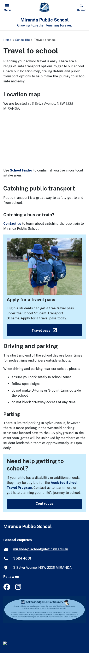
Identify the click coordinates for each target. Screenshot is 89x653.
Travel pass (56, 330)
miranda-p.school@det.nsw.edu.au (40, 549)
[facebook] (6, 589)
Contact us (12, 224)
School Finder (21, 170)
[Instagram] (18, 589)
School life (22, 40)
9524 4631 (22, 558)
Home (7, 40)
